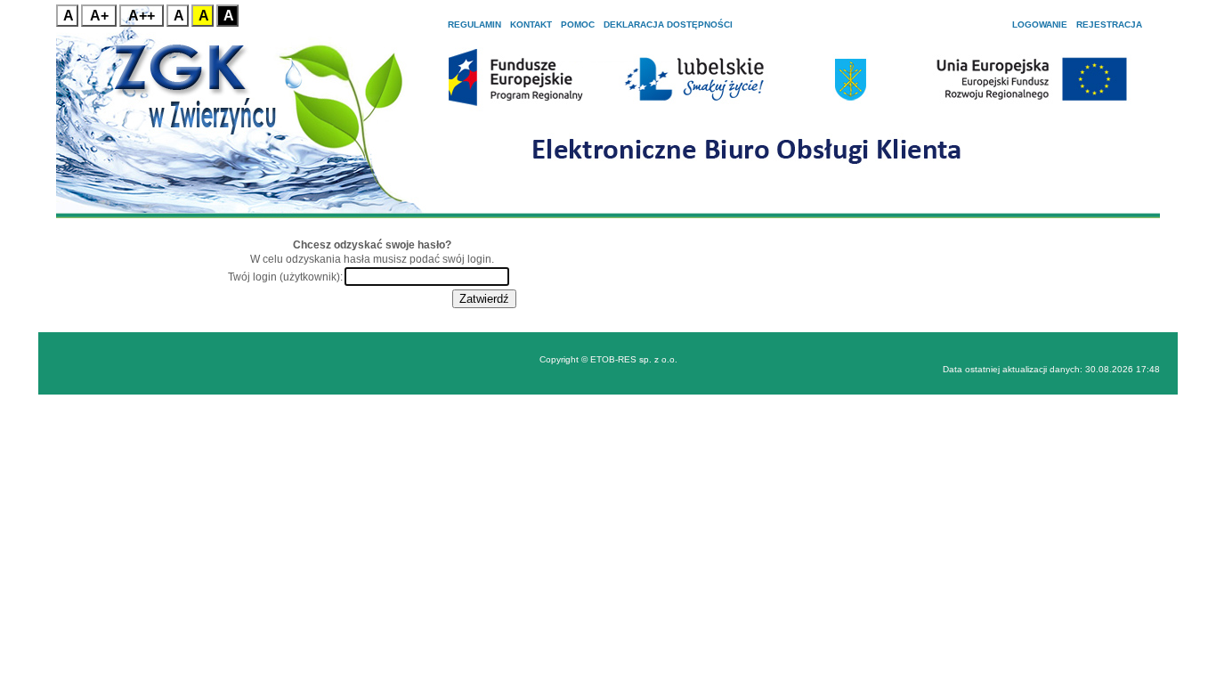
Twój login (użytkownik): (285, 277)
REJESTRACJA (1109, 24)
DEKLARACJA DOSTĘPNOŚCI (668, 24)
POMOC (578, 24)
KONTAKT (531, 24)
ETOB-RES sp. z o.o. (633, 359)
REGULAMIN (474, 24)
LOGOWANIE (1039, 24)
